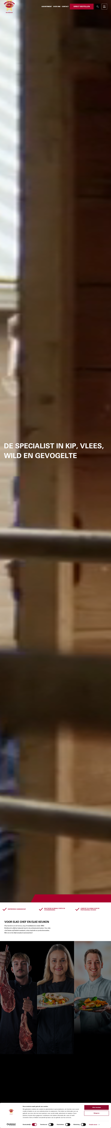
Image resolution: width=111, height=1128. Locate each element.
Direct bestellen (82, 6)
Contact (65, 6)
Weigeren (96, 1113)
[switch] (51, 1124)
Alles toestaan (96, 1107)
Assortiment (47, 6)
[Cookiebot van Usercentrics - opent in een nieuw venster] (11, 1124)
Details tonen (93, 1124)
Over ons (56, 6)
